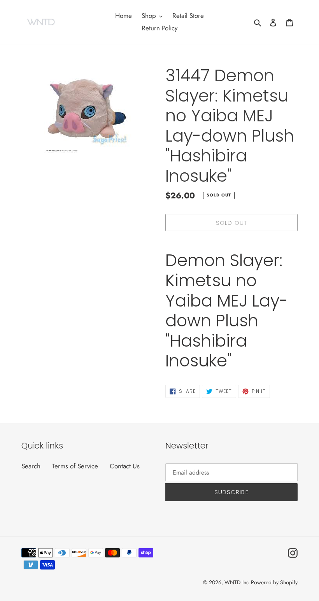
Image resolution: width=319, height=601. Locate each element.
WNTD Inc (236, 582)
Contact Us (125, 466)
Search (30, 466)
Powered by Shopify (274, 582)
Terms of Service (75, 466)
